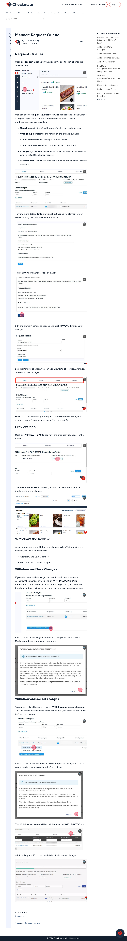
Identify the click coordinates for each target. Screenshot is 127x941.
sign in (22, 923)
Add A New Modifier (106, 62)
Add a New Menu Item (107, 54)
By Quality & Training (30, 40)
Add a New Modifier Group (108, 58)
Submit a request (97, 4)
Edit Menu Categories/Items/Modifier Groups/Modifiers (108, 69)
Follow (82, 41)
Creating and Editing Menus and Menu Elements (66, 13)
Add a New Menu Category (104, 48)
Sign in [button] (115, 4)
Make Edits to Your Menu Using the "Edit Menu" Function (108, 40)
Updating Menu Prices (106, 89)
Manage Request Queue (107, 85)
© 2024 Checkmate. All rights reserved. (63, 938)
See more (101, 99)
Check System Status (72, 4)
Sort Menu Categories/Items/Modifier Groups (108, 78)
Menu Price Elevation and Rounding (108, 94)
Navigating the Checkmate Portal (31, 13)
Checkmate (11, 13)
